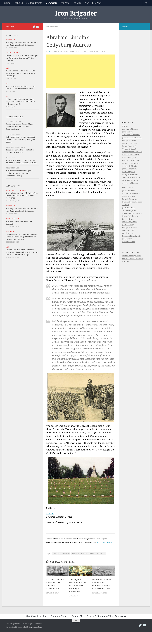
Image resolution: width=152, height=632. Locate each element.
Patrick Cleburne (129, 199)
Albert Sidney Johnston (132, 213)
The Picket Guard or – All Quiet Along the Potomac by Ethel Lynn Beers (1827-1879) (22, 195)
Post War (97, 3)
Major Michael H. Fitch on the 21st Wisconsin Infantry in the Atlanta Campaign (21, 73)
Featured (18, 3)
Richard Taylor (128, 242)
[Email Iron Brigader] (37, 26)
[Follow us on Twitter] (34, 26)
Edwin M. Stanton (130, 180)
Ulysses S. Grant (129, 149)
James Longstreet (129, 222)
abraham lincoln (64, 553)
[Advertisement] (80, 71)
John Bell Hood (128, 208)
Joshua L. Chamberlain (132, 137)
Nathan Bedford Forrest (132, 202)
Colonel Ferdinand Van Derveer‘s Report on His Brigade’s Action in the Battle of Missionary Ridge (22, 252)
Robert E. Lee (128, 219)
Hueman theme (36, 627)
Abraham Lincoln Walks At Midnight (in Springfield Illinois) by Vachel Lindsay (22, 57)
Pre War (77, 3)
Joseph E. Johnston (130, 216)
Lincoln (50, 513)
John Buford (127, 132)
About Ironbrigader (36, 616)
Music (8, 190)
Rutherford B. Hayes (131, 155)
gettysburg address (87, 553)
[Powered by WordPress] (16, 627)
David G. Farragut (130, 143)
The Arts (64, 3)
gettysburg (75, 553)
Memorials (51, 3)
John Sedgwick (128, 172)
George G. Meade (129, 166)
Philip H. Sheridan (130, 174)
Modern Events (34, 3)
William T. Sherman (131, 177)
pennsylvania (100, 553)
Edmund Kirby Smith (131, 236)
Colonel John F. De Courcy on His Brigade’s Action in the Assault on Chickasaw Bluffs (20, 101)
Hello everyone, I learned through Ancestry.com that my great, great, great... (21, 139)
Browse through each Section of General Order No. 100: (132, 259)
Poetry (9, 53)
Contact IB (77, 616)
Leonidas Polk (128, 230)
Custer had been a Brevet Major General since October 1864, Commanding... (19, 126)
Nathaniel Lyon (129, 157)
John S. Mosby (128, 225)
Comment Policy (59, 616)
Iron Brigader (76, 13)
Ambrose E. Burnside (131, 135)
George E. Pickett (129, 227)
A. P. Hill (125, 205)
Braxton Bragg (128, 196)
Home (7, 3)
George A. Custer (129, 140)
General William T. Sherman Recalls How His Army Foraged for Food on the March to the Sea (21, 236)
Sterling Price (128, 233)
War (86, 3)
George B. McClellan (130, 160)
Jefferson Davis (128, 190)
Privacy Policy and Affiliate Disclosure (106, 616)
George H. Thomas (130, 183)
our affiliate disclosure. (105, 542)
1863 (54, 553)
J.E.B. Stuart (127, 239)
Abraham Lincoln (130, 129)
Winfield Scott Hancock (132, 152)
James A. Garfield (129, 146)
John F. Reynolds (129, 169)
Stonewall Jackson (130, 210)
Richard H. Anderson (131, 193)
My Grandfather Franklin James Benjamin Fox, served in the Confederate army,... (19, 173)
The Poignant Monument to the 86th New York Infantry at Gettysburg (77, 585)
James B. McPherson (131, 163)
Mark (51, 51)
